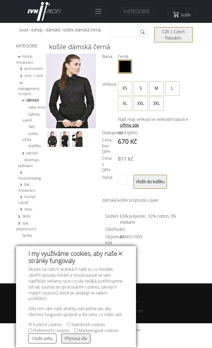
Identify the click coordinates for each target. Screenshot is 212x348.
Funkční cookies (47, 324)
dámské (53, 30)
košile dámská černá (82, 30)
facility (27, 235)
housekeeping (29, 178)
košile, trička (30, 136)
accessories (33, 68)
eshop (37, 30)
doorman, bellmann (29, 162)
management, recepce (29, 91)
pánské (32, 152)
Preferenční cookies (50, 330)
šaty (31, 126)
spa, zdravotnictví (26, 225)
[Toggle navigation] (98, 11)
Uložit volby (42, 338)
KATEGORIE (137, 11)
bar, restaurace (26, 187)
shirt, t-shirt (33, 75)
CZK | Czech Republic (173, 35)
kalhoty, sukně (31, 117)
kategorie (26, 46)
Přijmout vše (76, 338)
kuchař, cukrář (27, 199)
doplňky (34, 145)
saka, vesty (37, 107)
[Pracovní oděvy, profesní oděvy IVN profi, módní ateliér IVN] (44, 11)
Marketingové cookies (98, 330)
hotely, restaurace (24, 59)
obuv (28, 209)
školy (26, 216)
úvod (23, 30)
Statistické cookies (87, 324)
